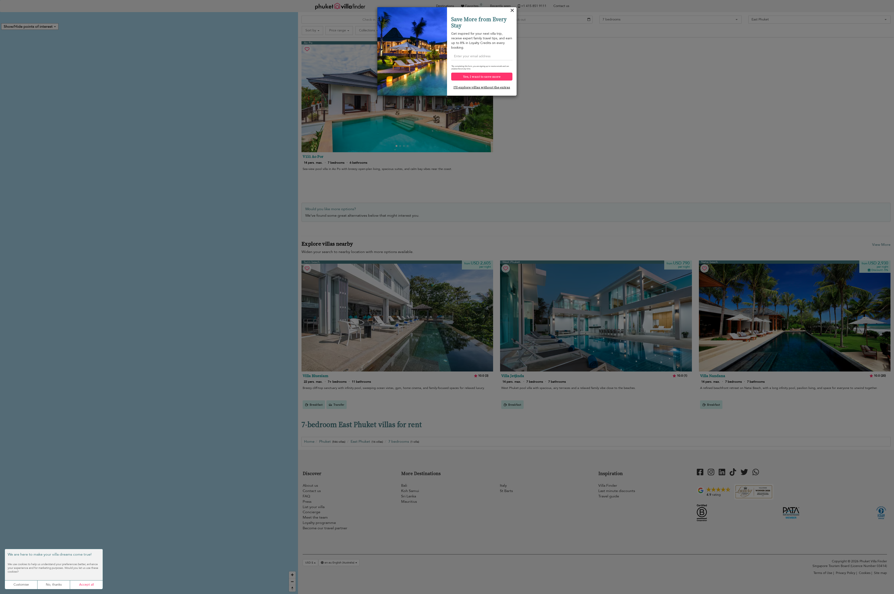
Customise (21, 584)
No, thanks (54, 584)
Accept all (86, 584)
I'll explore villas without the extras (482, 87)
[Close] (512, 11)
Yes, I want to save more (482, 76)
